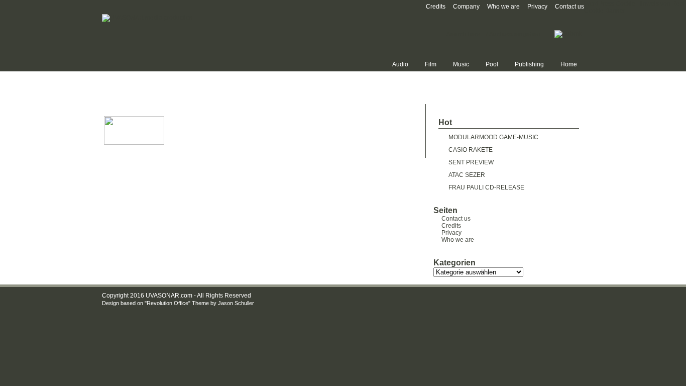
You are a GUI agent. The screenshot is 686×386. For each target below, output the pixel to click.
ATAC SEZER (466, 174)
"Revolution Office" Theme (177, 303)
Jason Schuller (236, 303)
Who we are (503, 6)
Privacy (537, 6)
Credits (435, 6)
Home (568, 64)
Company (466, 6)
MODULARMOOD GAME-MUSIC (493, 137)
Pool (492, 64)
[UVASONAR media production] (147, 17)
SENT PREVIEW (471, 162)
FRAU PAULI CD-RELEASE (486, 187)
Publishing (529, 64)
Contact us (569, 6)
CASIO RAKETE (470, 149)
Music (461, 64)
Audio (400, 64)
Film (430, 64)
